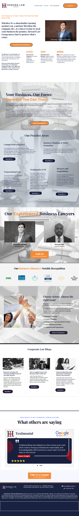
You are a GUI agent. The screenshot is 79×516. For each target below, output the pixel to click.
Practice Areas (38, 5)
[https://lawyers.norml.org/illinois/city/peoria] (8, 278)
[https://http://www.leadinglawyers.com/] (48, 278)
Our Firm (46, 5)
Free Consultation (54, 5)
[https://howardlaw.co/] (13, 5)
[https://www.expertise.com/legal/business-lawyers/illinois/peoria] (34, 278)
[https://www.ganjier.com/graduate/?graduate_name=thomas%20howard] (61, 278)
